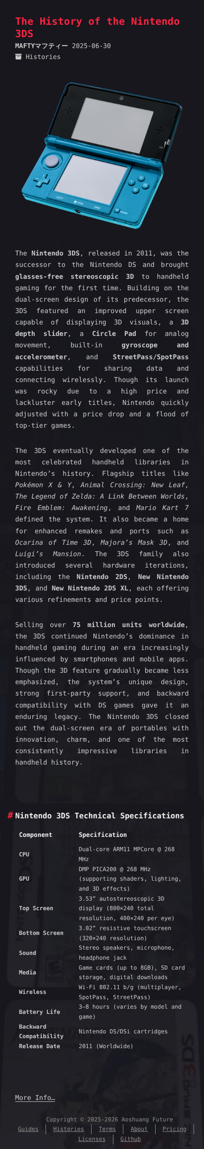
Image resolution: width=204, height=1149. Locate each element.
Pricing (175, 1129)
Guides (28, 1129)
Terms (107, 1129)
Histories (43, 57)
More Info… (35, 1098)
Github (131, 1139)
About (139, 1129)
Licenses (92, 1139)
